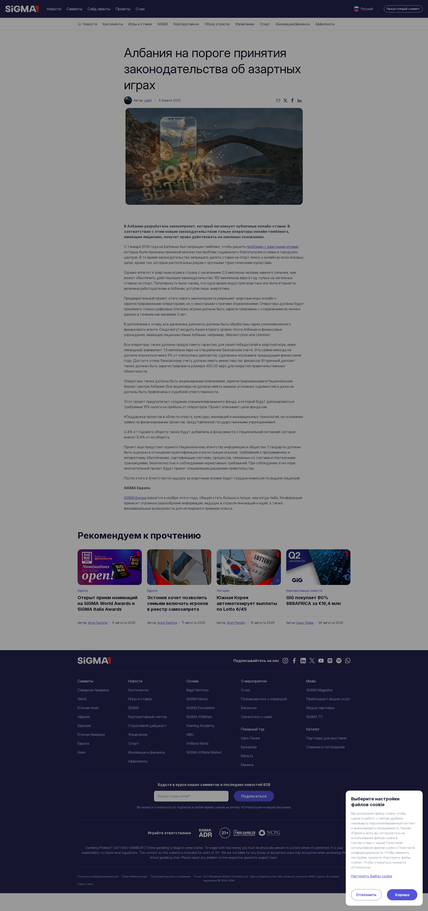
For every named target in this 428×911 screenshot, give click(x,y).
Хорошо (402, 895)
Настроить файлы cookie (371, 876)
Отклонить (366, 895)
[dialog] (214, 455)
